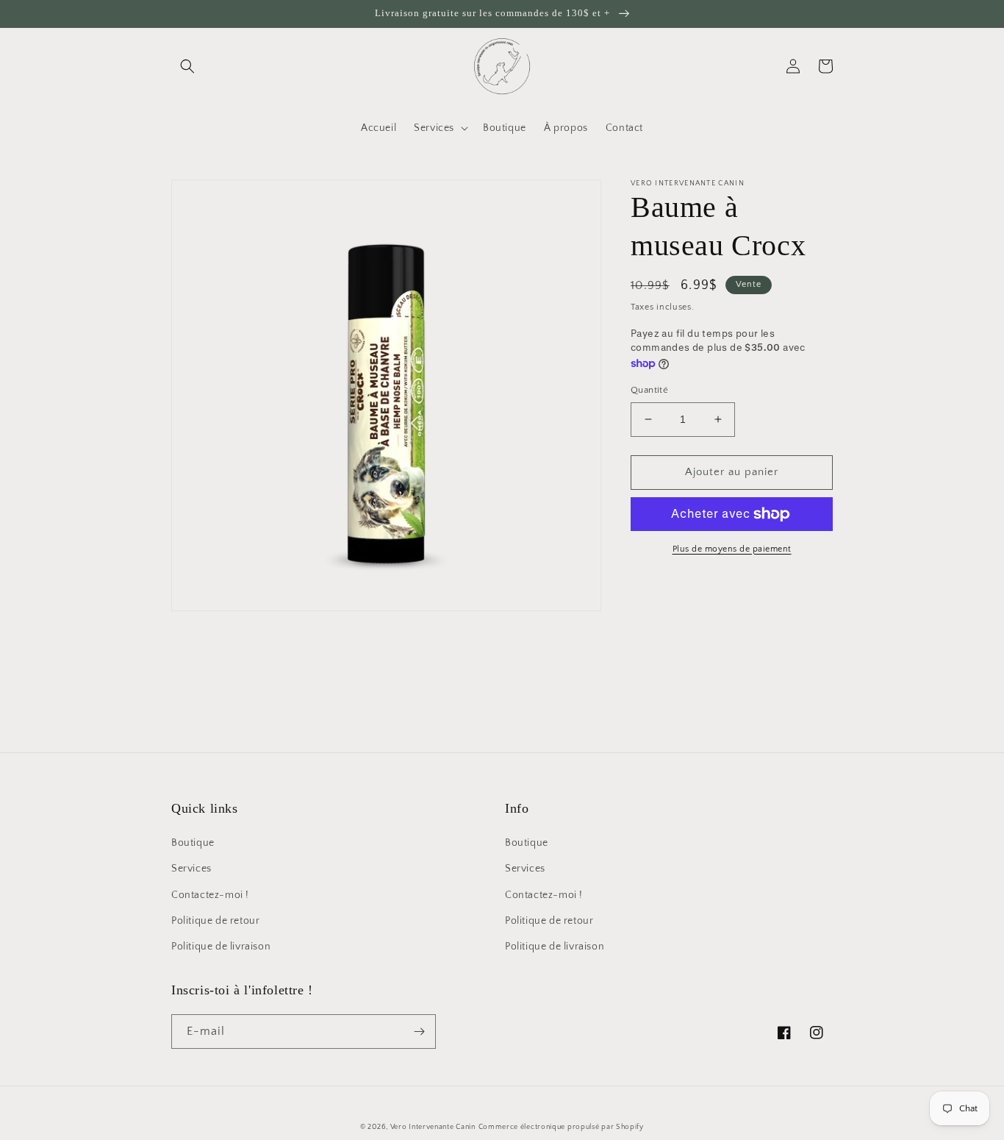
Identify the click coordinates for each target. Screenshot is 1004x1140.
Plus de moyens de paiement (732, 549)
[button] (187, 66)
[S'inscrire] (419, 1031)
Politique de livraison (220, 946)
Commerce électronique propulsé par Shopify (561, 1127)
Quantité (649, 390)
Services (191, 868)
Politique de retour (215, 921)
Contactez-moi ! (210, 895)
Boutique (193, 843)
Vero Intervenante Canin (433, 1127)
